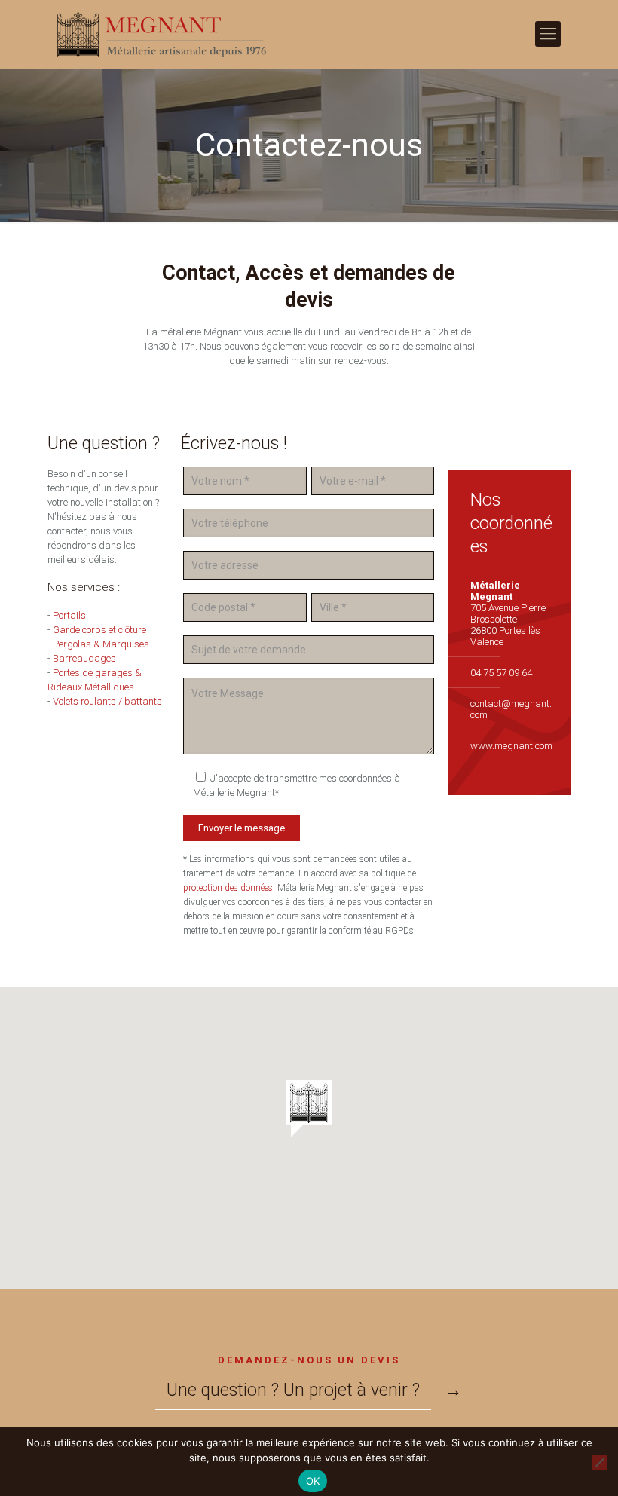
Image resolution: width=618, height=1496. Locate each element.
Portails (69, 615)
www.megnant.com (511, 745)
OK (313, 1481)
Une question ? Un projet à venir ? (293, 1390)
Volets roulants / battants (107, 701)
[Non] (599, 1462)
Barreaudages (84, 658)
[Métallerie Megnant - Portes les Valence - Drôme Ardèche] (162, 34)
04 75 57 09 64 (501, 672)
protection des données (228, 888)
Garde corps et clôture (99, 629)
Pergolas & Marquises (101, 644)
